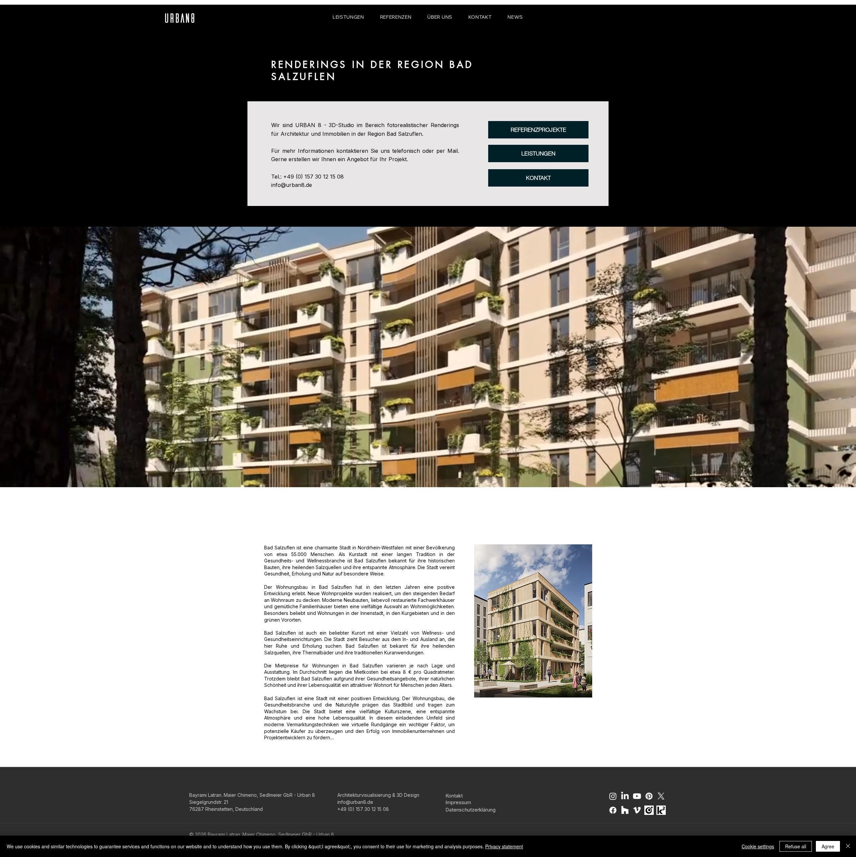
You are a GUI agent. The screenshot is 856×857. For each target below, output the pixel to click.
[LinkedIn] (625, 796)
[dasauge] (649, 810)
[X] (661, 796)
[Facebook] (613, 810)
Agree (828, 846)
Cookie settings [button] (758, 846)
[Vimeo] (637, 810)
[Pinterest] (649, 796)
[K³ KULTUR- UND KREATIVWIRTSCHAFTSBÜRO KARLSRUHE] (661, 810)
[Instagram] (613, 796)
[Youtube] (637, 796)
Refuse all (795, 846)
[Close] (848, 846)
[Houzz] (625, 810)
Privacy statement (504, 846)
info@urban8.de (291, 185)
